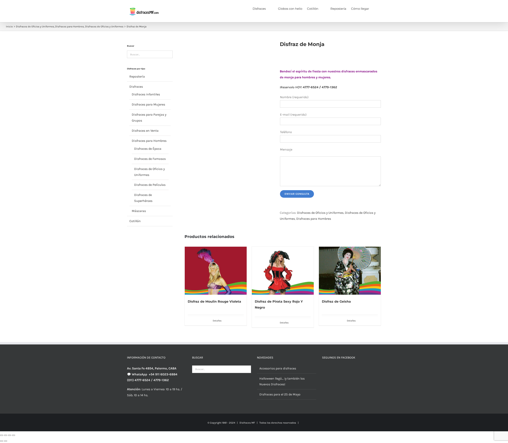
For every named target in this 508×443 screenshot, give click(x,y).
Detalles (217, 320)
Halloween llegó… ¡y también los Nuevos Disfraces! (282, 381)
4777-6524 (310, 87)
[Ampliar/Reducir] (1, 435)
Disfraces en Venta (145, 130)
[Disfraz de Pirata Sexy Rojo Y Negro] (283, 271)
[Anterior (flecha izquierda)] (1, 441)
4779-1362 (329, 87)
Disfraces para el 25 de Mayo (279, 394)
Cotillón (135, 221)
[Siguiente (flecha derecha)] (5, 441)
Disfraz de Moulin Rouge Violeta (214, 301)
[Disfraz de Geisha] (350, 271)
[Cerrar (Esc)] (13, 435)
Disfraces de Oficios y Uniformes (320, 213)
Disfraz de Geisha (336, 301)
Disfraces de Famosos (150, 159)
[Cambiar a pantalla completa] (5, 435)
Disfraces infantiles (146, 94)
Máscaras (139, 211)
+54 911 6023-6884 (163, 374)
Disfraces (136, 86)
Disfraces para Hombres (313, 219)
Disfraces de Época (147, 149)
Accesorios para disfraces (277, 368)
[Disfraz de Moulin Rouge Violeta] (216, 271)
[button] (375, 8)
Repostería (137, 76)
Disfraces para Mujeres (148, 104)
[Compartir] (9, 435)
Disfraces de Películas (149, 185)
